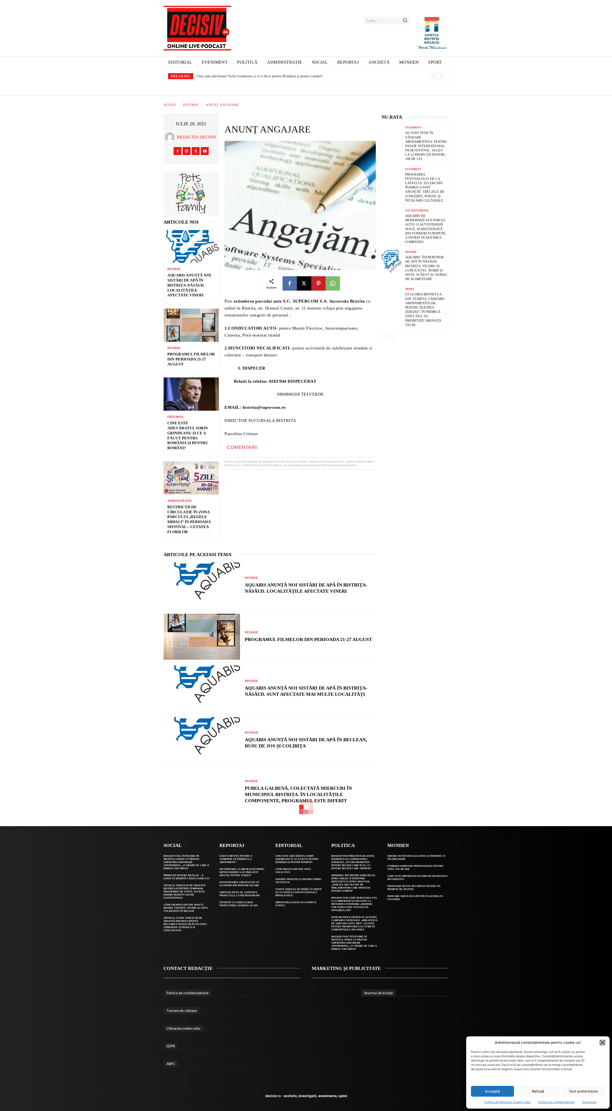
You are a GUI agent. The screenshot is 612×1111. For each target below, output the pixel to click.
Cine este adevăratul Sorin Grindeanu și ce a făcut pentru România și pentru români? (296, 859)
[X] (196, 151)
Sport (409, 289)
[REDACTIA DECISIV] (171, 137)
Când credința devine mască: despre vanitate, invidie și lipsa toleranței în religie (186, 907)
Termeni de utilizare (181, 1011)
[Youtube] (205, 151)
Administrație (179, 500)
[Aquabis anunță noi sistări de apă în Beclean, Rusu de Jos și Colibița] (202, 740)
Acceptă (492, 1091)
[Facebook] (177, 151)
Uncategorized (416, 210)
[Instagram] (187, 151)
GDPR (170, 1046)
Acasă (170, 105)
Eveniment (413, 127)
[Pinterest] (318, 283)
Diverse (191, 105)
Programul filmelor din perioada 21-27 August (191, 359)
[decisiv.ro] (197, 28)
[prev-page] (385, 336)
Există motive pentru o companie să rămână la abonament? (235, 859)
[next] (441, 76)
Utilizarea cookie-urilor (183, 1028)
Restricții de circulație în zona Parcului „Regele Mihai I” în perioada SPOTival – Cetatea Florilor (268, 76)
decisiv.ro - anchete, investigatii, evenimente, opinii (306, 1096)
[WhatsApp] (333, 283)
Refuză (538, 1091)
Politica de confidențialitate (556, 1102)
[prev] (433, 76)
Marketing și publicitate (346, 968)
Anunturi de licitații (378, 993)
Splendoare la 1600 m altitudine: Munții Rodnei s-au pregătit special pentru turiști (241, 872)
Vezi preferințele (583, 1091)
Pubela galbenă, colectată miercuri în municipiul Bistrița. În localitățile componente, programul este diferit (298, 794)
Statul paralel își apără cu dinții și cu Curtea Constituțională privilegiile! (298, 892)
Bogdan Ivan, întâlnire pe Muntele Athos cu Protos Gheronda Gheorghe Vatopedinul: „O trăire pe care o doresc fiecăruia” (186, 862)
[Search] (405, 20)
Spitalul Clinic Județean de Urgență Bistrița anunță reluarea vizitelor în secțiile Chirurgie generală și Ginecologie (185, 924)
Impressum (589, 1102)
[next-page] (392, 336)
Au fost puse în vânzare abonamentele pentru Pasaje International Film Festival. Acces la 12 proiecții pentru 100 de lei (426, 146)
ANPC (170, 1064)
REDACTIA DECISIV (197, 137)
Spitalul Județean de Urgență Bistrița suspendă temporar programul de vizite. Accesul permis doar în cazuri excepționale (185, 891)
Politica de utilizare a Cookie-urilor (507, 1102)
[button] (602, 1042)
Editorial (175, 416)
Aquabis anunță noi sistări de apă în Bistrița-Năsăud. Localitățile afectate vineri (189, 285)
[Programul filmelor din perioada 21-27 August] (191, 325)
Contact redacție (188, 968)
